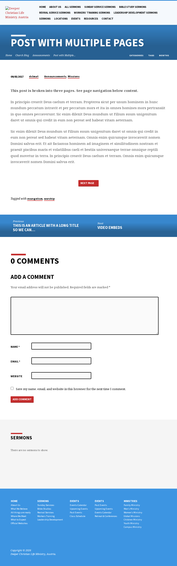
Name (15, 346)
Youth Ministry (131, 523)
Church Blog (22, 55)
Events (75, 18)
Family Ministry (132, 505)
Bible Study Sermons (132, 7)
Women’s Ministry (133, 512)
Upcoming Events (79, 508)
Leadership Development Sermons (136, 12)
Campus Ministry (133, 526)
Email (15, 361)
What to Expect (18, 519)
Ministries (130, 501)
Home (42, 7)
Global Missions (132, 516)
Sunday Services (45, 505)
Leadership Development (50, 519)
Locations (61, 18)
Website (16, 376)
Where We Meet (18, 516)
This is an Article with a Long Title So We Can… (46, 227)
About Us (15, 505)
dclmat (33, 76)
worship (49, 198)
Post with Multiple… (64, 55)
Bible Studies (44, 508)
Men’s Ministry (131, 508)
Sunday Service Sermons (100, 7)
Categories (136, 55)
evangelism (35, 198)
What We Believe (19, 508)
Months (164, 55)
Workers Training (46, 516)
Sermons (45, 18)
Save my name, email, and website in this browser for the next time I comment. (71, 389)
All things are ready (21, 512)
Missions (74, 76)
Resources (91, 18)
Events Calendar (78, 505)
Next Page (87, 183)
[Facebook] (13, 539)
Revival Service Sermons (55, 12)
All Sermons (73, 7)
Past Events (76, 512)
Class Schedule (77, 516)
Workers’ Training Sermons (92, 12)
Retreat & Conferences (106, 516)
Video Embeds (109, 227)
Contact (107, 18)
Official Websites (19, 523)
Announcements (41, 55)
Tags (151, 55)
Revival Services (45, 512)
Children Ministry (133, 519)
